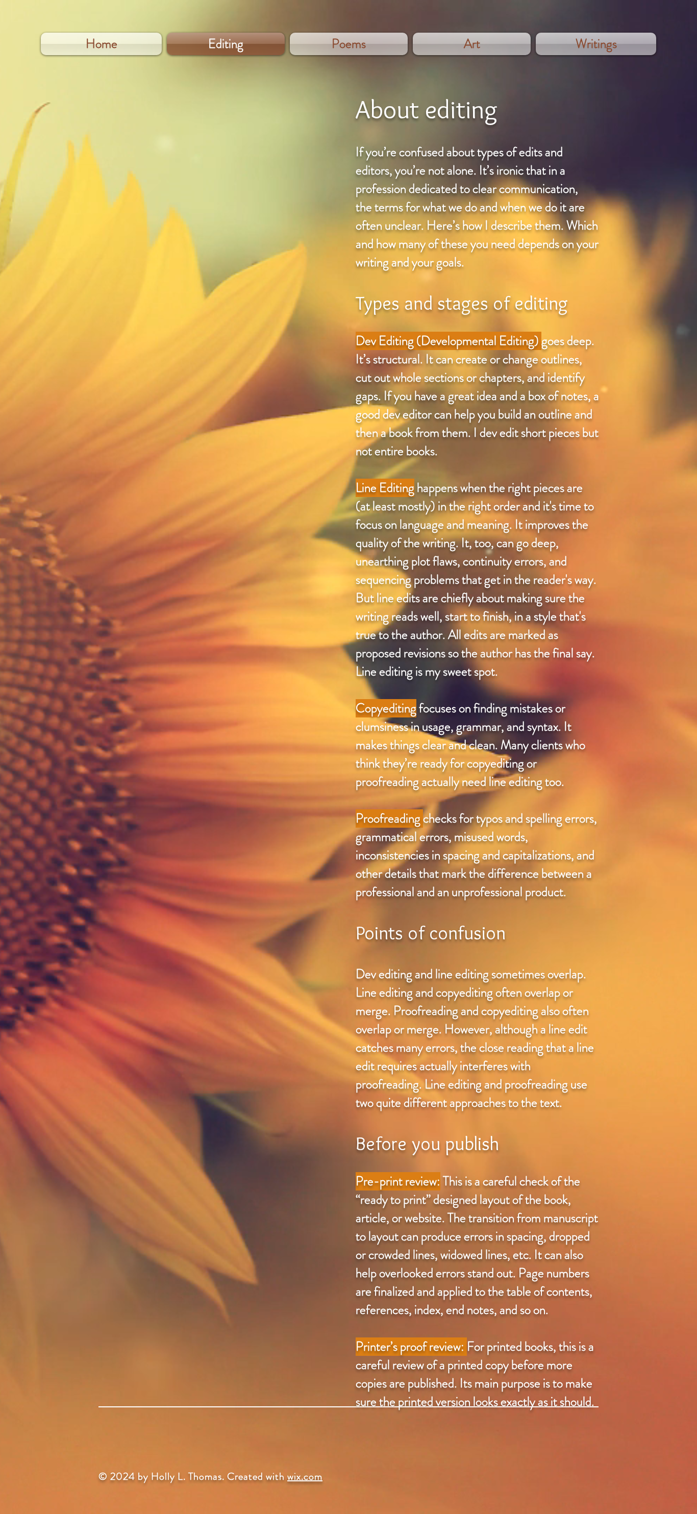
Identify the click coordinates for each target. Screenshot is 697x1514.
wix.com (304, 1476)
